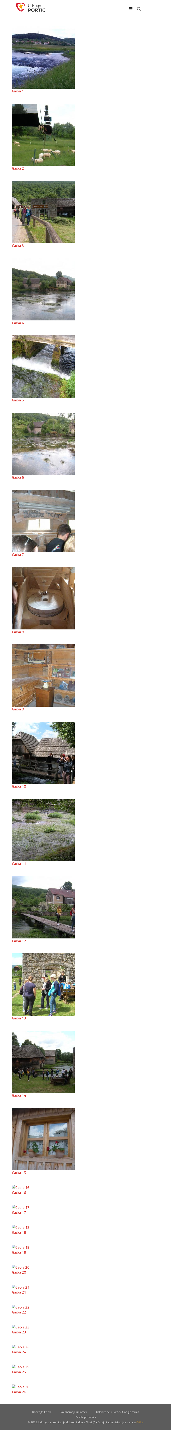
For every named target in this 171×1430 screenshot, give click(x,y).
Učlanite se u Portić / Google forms (117, 1412)
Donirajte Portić (41, 1412)
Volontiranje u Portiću (73, 1412)
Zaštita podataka (85, 1417)
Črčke (139, 1422)
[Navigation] (130, 8)
